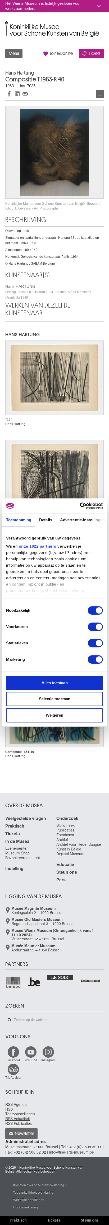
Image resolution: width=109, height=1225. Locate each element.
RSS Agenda (16, 1104)
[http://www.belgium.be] (34, 982)
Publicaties (65, 830)
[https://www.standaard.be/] (91, 980)
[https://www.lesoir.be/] (60, 977)
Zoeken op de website (9, 1019)
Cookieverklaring (25, 1207)
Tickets (94, 53)
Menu (14, 53)
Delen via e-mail (25, 94)
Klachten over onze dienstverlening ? (40, 1185)
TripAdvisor (13, 1077)
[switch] (95, 627)
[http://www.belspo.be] (13, 982)
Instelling (14, 868)
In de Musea (17, 841)
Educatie (65, 864)
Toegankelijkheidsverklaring (33, 1192)
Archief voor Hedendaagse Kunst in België (78, 846)
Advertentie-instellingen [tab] (82, 520)
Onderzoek (67, 818)
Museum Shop (17, 852)
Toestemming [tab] (18, 520)
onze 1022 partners (37, 546)
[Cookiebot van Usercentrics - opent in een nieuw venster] (80, 505)
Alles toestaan (55, 682)
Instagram (48, 1060)
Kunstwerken (100, 94)
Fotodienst (65, 834)
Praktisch (14, 826)
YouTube (31, 1060)
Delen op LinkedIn (17, 94)
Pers (61, 880)
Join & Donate (61, 53)
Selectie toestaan (54, 699)
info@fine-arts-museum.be (71, 1152)
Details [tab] (45, 520)
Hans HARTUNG (48, 291)
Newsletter (24, 1133)
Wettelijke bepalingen (28, 1199)
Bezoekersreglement (22, 857)
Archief (62, 839)
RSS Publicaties (18, 1123)
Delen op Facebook (9, 94)
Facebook (13, 1060)
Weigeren (54, 715)
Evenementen (17, 848)
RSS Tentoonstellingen (20, 1111)
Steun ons (66, 872)
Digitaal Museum (70, 853)
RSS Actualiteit (17, 1118)
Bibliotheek (65, 825)
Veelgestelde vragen (25, 818)
